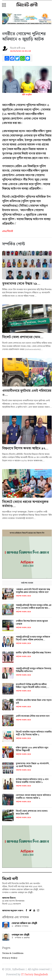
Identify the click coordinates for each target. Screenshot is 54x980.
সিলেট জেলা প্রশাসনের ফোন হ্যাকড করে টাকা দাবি (32, 812)
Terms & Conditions (12, 953)
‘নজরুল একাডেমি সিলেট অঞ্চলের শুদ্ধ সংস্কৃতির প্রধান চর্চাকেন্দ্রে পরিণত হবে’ (33, 591)
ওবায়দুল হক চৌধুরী (20, 935)
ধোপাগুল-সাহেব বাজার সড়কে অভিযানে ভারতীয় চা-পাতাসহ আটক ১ (33, 796)
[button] (4, 5)
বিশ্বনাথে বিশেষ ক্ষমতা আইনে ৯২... (25, 448)
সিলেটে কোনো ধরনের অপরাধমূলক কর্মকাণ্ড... (25, 504)
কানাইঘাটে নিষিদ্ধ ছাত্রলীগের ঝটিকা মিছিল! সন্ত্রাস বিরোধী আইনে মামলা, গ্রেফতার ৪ (31, 687)
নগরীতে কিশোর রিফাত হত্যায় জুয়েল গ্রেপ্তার (32, 622)
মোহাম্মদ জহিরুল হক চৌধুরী (24, 923)
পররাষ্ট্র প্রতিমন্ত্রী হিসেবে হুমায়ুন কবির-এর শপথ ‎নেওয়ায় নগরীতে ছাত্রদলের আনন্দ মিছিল (33, 607)
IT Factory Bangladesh (34, 974)
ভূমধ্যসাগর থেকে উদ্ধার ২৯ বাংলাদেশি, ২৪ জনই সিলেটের (32, 765)
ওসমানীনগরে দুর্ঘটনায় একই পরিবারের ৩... (26, 393)
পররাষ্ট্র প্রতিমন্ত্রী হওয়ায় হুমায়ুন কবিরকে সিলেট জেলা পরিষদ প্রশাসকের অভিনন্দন (33, 639)
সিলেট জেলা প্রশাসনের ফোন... (22, 337)
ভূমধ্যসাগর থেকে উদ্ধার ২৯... (21, 283)
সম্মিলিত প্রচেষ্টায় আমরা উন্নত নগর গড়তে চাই (34, 701)
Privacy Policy (9, 958)
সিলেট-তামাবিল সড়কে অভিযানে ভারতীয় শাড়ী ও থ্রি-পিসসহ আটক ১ (34, 733)
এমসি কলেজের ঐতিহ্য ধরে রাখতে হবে (32, 716)
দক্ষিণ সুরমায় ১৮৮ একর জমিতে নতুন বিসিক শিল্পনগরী (32, 749)
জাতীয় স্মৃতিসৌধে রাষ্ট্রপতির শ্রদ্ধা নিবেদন (33, 653)
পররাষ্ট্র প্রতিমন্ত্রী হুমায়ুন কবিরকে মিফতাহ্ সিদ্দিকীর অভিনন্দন (33, 670)
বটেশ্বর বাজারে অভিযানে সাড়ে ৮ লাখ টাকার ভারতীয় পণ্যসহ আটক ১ (32, 781)
